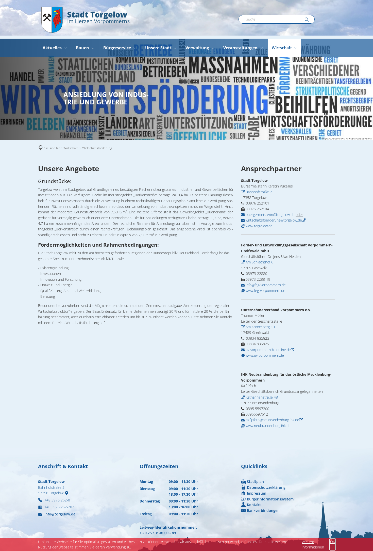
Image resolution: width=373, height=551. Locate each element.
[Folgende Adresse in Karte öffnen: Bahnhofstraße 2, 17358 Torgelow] (67, 493)
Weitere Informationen (313, 544)
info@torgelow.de (59, 514)
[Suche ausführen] (307, 20)
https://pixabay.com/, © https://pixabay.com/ (347, 138)
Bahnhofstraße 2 (259, 192)
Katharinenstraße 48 (262, 397)
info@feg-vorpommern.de (265, 284)
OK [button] (332, 541)
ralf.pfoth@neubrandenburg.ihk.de (272, 419)
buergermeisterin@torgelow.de (270, 214)
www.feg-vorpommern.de (265, 290)
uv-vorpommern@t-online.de (268, 349)
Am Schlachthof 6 (259, 262)
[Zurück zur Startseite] (85, 19)
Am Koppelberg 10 (260, 326)
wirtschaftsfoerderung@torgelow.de (273, 220)
